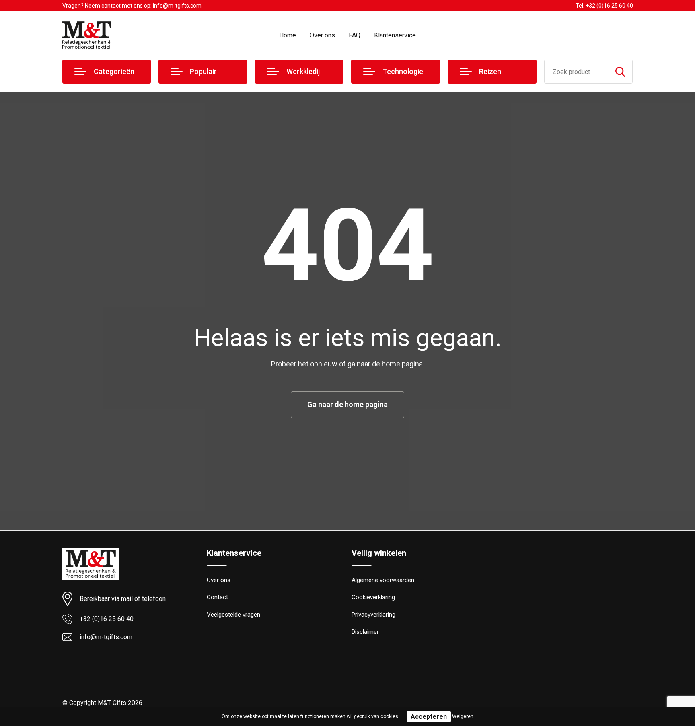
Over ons (322, 35)
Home (287, 35)
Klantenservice (395, 35)
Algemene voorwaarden (383, 580)
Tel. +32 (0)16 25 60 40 (604, 5)
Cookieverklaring (373, 597)
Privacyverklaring (373, 614)
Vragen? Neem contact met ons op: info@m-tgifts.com (132, 5)
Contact (217, 597)
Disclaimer (365, 632)
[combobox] (577, 71)
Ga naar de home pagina (347, 404)
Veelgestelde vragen (233, 614)
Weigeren (462, 716)
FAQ (354, 35)
